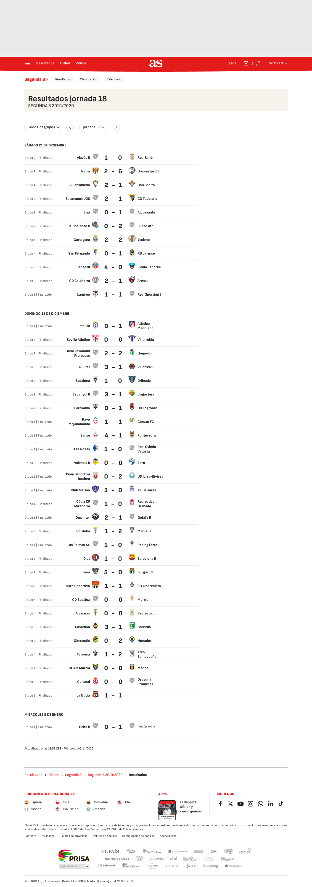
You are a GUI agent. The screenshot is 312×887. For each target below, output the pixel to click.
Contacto (30, 836)
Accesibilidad (168, 836)
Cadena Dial (173, 859)
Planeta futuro (209, 859)
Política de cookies (105, 836)
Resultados (45, 63)
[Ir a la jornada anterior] (70, 127)
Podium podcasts (152, 866)
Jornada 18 (91, 127)
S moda (191, 866)
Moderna (131, 866)
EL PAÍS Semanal (190, 859)
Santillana (151, 851)
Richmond (106, 865)
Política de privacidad (74, 836)
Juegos (231, 63)
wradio (140, 859)
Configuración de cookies (138, 836)
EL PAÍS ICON (171, 866)
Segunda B (34, 79)
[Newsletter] (246, 63)
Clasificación (89, 79)
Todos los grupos (41, 127)
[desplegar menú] (27, 63)
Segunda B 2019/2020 (105, 775)
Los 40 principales (130, 851)
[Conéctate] (259, 63)
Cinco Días (157, 859)
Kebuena (227, 859)
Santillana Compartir (177, 851)
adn (228, 851)
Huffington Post (116, 859)
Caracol (245, 851)
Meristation (233, 866)
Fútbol (65, 63)
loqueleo (211, 866)
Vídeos (81, 63)
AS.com (214, 851)
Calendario (114, 79)
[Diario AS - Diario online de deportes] (156, 63)
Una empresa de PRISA (73, 856)
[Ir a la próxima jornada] (116, 127)
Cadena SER (198, 851)
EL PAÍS (110, 851)
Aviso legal (48, 836)
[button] (74, 866)
